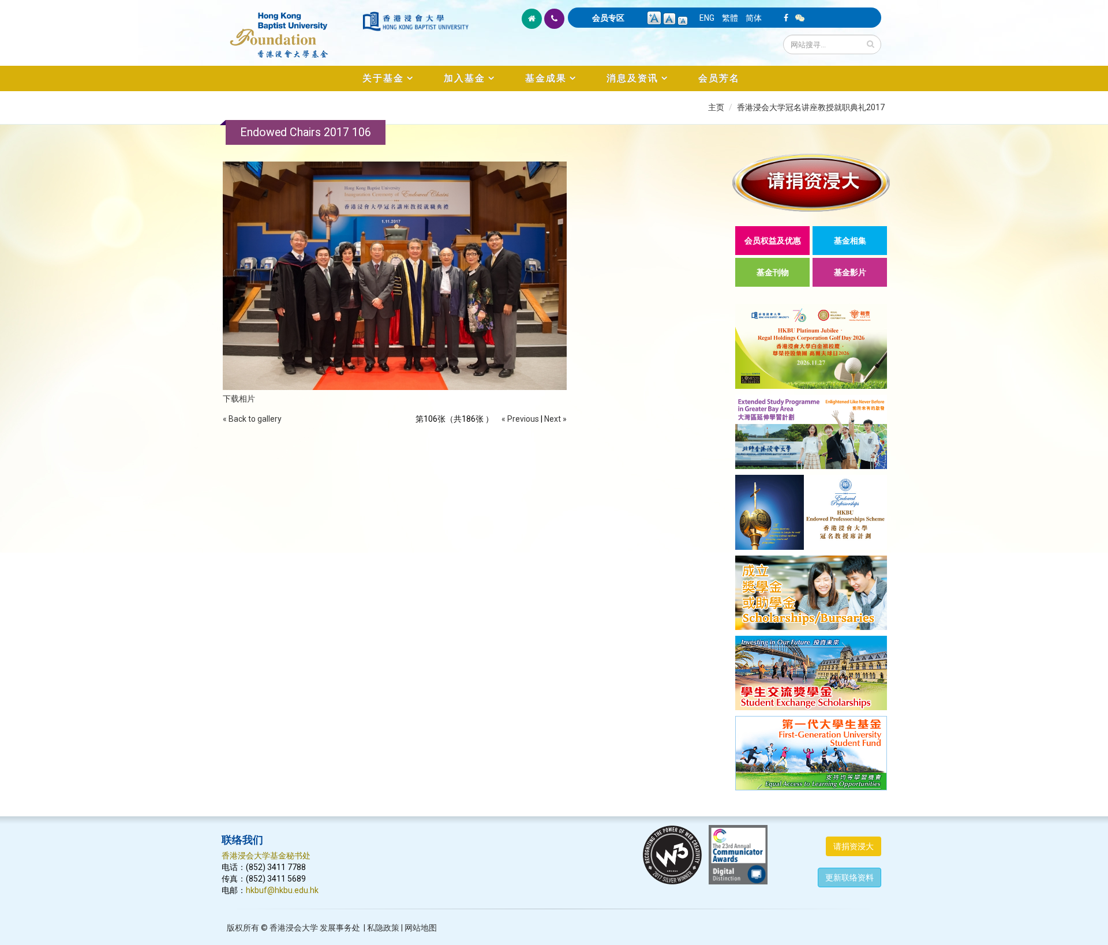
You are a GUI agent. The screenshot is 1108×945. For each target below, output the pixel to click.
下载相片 (239, 398)
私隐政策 (383, 927)
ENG (706, 17)
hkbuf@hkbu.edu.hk (282, 890)
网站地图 (421, 927)
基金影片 (850, 272)
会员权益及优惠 (772, 240)
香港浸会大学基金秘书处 (266, 855)
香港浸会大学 (293, 927)
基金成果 (546, 78)
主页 (716, 107)
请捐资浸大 (853, 846)
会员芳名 (719, 78)
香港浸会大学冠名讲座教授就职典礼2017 (811, 107)
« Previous (520, 418)
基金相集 (850, 240)
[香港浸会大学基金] (291, 29)
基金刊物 (773, 272)
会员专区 (608, 17)
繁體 (730, 17)
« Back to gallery (252, 418)
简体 (754, 17)
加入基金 (464, 78)
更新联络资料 (849, 877)
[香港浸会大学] (415, 21)
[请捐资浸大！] (811, 182)
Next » (555, 418)
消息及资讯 (632, 78)
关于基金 (383, 78)
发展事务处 (340, 927)
